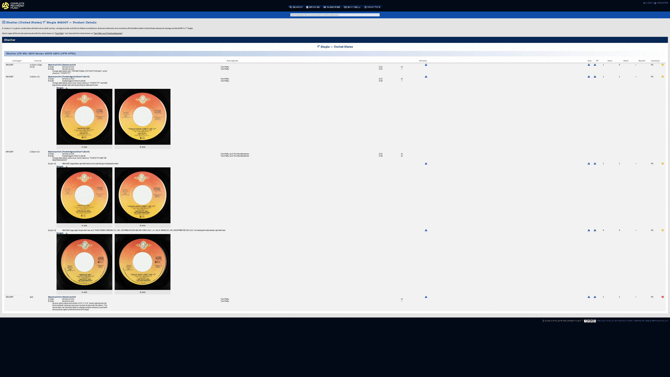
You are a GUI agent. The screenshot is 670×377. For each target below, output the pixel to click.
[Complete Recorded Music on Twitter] (588, 321)
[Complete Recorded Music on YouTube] (591, 321)
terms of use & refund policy (651, 320)
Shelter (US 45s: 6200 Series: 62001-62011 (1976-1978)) (41, 53)
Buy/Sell (353, 7)
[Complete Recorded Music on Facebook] (585, 321)
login (648, 3)
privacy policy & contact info (614, 320)
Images (60, 88)
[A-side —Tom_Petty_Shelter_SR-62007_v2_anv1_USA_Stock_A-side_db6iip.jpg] (84, 143)
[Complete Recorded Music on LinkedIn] (594, 321)
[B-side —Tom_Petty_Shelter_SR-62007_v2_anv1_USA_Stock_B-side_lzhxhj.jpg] (142, 143)
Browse (313, 7)
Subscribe (333, 7)
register (662, 3)
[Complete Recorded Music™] (13, 5)
